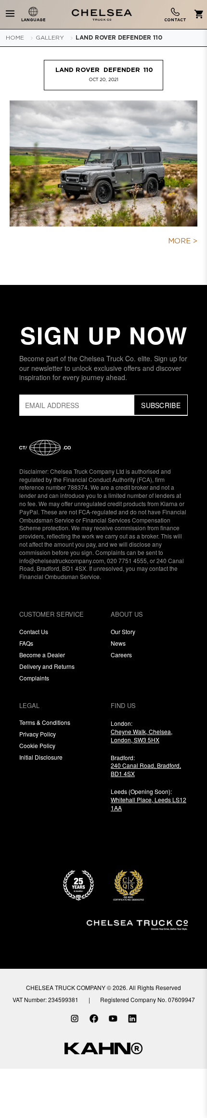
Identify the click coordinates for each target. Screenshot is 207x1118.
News (118, 643)
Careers (121, 655)
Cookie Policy (37, 745)
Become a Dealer (42, 655)
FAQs (26, 643)
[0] (197, 14)
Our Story (123, 631)
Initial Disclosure (41, 757)
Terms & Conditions (44, 722)
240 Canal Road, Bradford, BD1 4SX (146, 769)
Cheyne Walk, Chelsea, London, (141, 735)
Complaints (34, 678)
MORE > (182, 241)
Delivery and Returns (47, 666)
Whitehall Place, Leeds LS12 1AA (148, 803)
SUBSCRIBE (161, 405)
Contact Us (33, 631)
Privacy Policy (37, 734)
